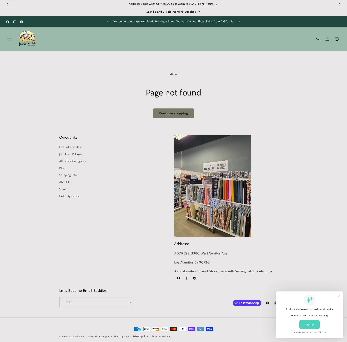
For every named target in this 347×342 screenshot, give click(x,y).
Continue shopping (173, 113)
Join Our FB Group (71, 154)
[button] (8, 38)
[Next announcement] (339, 4)
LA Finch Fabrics (78, 336)
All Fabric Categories (73, 161)
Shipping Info (68, 175)
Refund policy (121, 336)
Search (63, 189)
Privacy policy (140, 336)
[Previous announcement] (8, 4)
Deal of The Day (70, 147)
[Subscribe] (129, 302)
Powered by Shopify (99, 336)
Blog (62, 168)
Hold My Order (69, 196)
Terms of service (161, 336)
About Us (65, 182)
